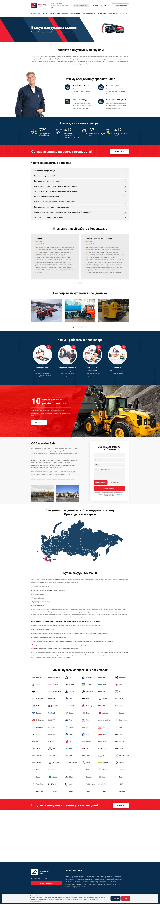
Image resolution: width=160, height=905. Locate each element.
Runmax (38, 770)
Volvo (70, 784)
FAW (53, 720)
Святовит (72, 691)
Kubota (71, 748)
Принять (125, 898)
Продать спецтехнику (120, 5)
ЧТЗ (70, 699)
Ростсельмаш (56, 691)
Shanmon (121, 770)
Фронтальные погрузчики (73, 884)
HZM (87, 734)
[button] (74, 283)
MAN (103, 755)
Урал (103, 691)
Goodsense (39, 727)
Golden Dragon (123, 720)
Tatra (103, 777)
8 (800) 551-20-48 (100, 6)
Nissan (88, 763)
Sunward (88, 777)
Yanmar (54, 791)
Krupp (54, 748)
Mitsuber (38, 763)
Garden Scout (106, 720)
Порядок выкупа (89, 13)
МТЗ (37, 691)
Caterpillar (72, 706)
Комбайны (109, 879)
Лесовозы (92, 884)
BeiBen (104, 699)
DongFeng (105, 713)
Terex (120, 777)
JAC (37, 741)
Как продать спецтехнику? (44, 171)
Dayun (87, 713)
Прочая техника (63, 13)
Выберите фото (100, 482)
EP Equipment (40, 720)
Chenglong (89, 706)
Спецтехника (35, 13)
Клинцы (71, 684)
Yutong (88, 791)
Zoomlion (122, 791)
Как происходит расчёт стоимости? (48, 181)
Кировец (55, 684)
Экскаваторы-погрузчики (84, 879)
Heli (87, 727)
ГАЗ (70, 677)
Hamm (54, 727)
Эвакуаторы (118, 877)
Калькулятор (76, 13)
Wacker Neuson (90, 784)
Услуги (52, 13)
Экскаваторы (69, 879)
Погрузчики (77, 882)
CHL (103, 706)
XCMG (104, 784)
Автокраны (102, 882)
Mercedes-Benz (124, 755)
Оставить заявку (119, 151)
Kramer (38, 748)
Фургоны (109, 877)
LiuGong (38, 755)
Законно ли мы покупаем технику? (47, 197)
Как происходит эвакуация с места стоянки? (51, 207)
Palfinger (105, 763)
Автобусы (68, 877)
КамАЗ (38, 684)
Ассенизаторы (111, 884)
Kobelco (104, 741)
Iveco (120, 734)
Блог (119, 884)
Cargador (55, 706)
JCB (53, 741)
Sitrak (70, 777)
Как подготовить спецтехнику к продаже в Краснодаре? (56, 191)
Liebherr (121, 748)
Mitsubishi (55, 763)
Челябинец (39, 699)
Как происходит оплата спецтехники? (49, 217)
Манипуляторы (90, 877)
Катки (85, 884)
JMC (70, 741)
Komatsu (121, 741)
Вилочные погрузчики (90, 882)
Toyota (54, 784)
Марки (45, 13)
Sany (53, 770)
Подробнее (115, 898)
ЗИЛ (103, 677)
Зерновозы (101, 884)
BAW (87, 699)
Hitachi (38, 734)
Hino (120, 727)
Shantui (38, 777)
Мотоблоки (118, 879)
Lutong (88, 755)
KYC (87, 748)
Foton (87, 720)
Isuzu (104, 734)
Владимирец (56, 677)
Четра (54, 699)
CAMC (38, 706)
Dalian (71, 713)
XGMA (121, 784)
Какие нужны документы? (44, 176)
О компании (102, 13)
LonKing (54, 755)
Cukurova (121, 706)
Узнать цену (38, 422)
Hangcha (71, 727)
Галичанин (89, 677)
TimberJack (39, 784)
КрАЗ (104, 684)
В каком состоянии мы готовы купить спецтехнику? (54, 202)
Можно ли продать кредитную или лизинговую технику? (56, 186)
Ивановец (122, 677)
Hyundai (71, 734)
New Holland (73, 763)
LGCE (104, 748)
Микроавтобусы (79, 877)
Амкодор (38, 677)
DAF (53, 713)
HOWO (54, 734)
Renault (121, 763)
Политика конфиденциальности (75, 887)
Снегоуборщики (99, 879)
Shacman (105, 770)
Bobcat (121, 699)
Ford (70, 720)
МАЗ (120, 684)
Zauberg (104, 791)
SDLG (87, 770)
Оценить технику (108, 488)
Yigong (71, 791)
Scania (71, 770)
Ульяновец (89, 691)
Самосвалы (101, 877)
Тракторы (68, 882)
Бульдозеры (112, 882)
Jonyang (88, 741)
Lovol (70, 755)
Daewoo (38, 713)
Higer (104, 727)
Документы (113, 13)
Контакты (123, 13)
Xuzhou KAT (39, 791)
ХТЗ (120, 691)
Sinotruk (54, 777)
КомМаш (89, 684)
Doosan (121, 713)
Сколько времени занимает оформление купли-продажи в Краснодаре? (62, 212)
